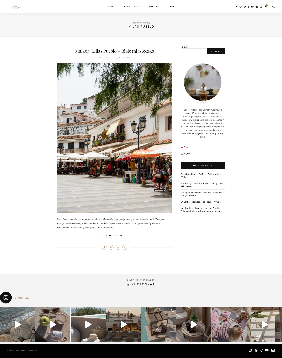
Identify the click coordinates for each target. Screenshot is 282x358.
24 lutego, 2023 (114, 58)
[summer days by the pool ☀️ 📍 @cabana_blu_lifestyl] (158, 324)
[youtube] (252, 6)
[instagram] (241, 6)
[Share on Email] (124, 247)
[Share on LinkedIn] (118, 247)
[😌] (52, 324)
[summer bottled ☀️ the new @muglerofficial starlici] (193, 324)
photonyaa (143, 284)
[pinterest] (245, 6)
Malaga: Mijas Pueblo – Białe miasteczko (114, 51)
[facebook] (236, 6)
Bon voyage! (131, 6)
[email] (261, 6)
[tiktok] (248, 6)
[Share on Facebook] (104, 247)
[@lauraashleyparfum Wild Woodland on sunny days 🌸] (17, 324)
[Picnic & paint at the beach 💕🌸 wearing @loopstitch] (229, 324)
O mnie (109, 6)
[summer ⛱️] (123, 324)
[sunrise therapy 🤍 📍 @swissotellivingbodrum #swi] (264, 324)
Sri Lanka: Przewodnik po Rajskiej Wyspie (201, 202)
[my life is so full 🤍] (88, 324)
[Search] (273, 6)
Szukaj (184, 46)
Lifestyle (154, 6)
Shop (171, 6)
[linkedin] (257, 6)
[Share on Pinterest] (111, 247)
